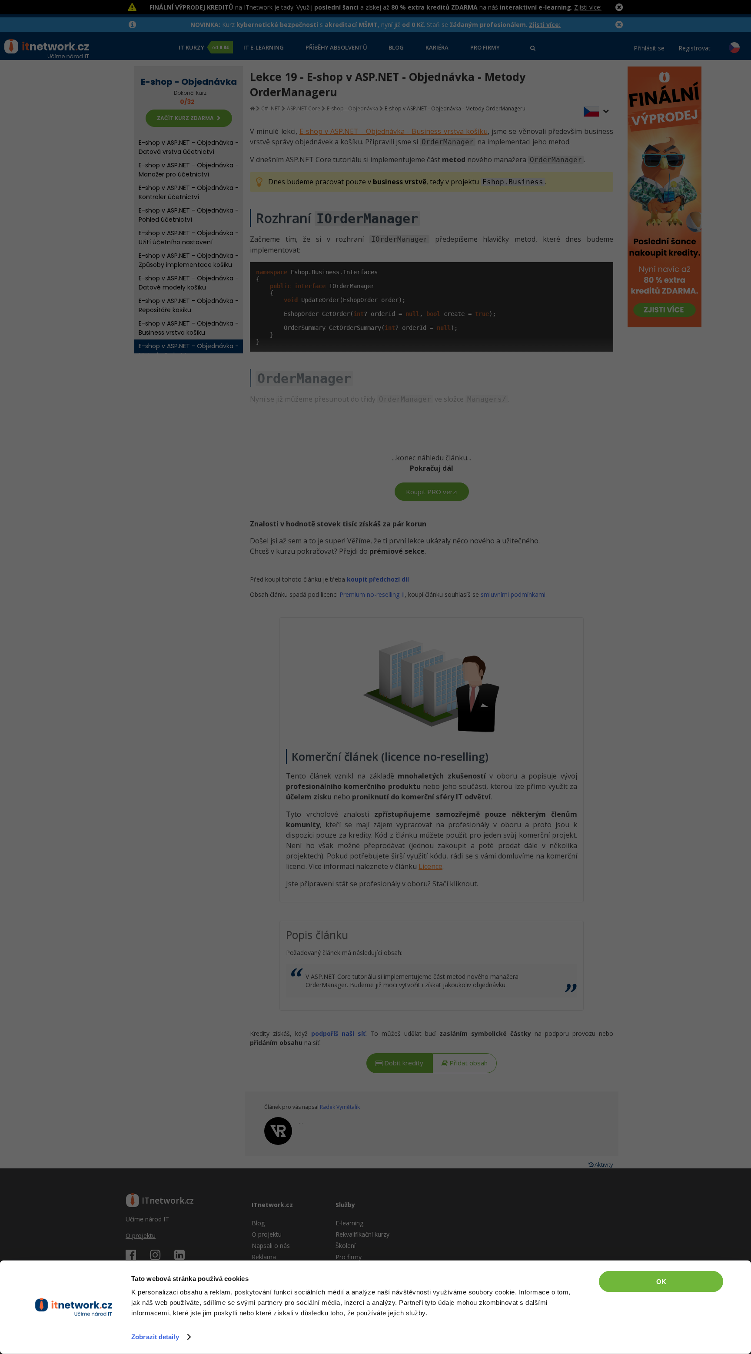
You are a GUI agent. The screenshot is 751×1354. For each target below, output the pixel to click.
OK (661, 1281)
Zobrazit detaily (155, 1337)
